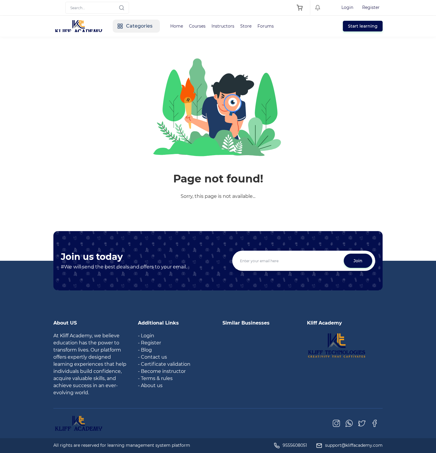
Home (176, 26)
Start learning (363, 26)
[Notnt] (336, 345)
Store (246, 26)
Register (371, 7)
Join (358, 260)
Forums (265, 26)
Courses (197, 26)
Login (347, 7)
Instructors (222, 26)
